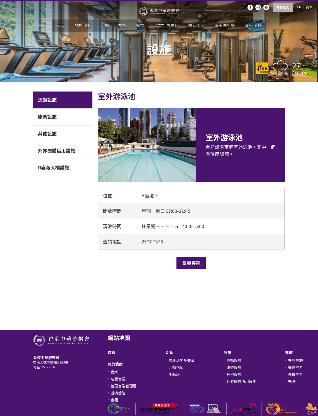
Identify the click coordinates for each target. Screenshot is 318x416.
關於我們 (82, 25)
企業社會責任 (166, 25)
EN (299, 7)
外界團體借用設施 (56, 150)
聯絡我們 (252, 25)
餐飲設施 (295, 360)
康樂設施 (47, 116)
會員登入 (282, 7)
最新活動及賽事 (182, 360)
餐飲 (140, 25)
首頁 (61, 25)
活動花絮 (176, 367)
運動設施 (47, 99)
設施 (122, 25)
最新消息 (196, 25)
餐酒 (291, 381)
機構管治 (118, 393)
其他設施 (47, 133)
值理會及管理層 (124, 386)
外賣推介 (295, 374)
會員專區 (191, 262)
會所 (114, 372)
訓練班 (174, 374)
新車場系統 (224, 25)
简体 (309, 7)
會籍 (114, 400)
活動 (105, 25)
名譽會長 (118, 379)
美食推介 (295, 367)
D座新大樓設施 (53, 167)
